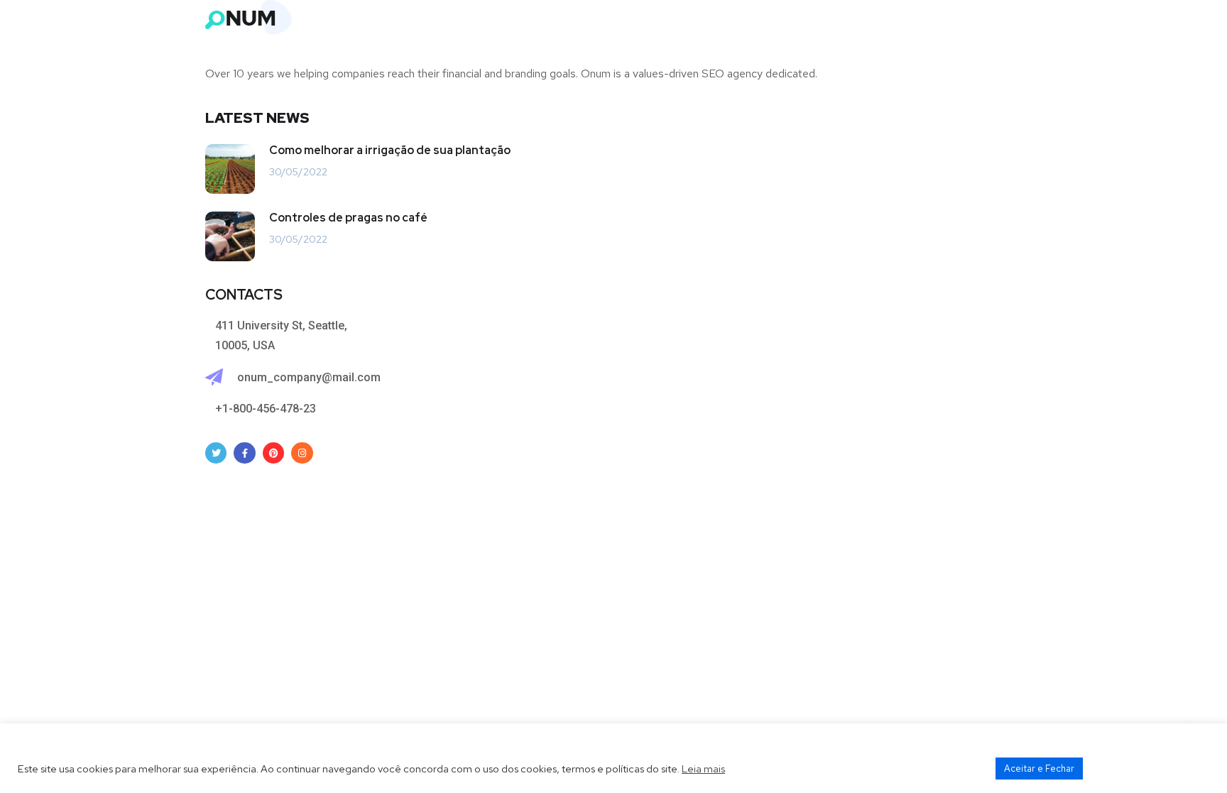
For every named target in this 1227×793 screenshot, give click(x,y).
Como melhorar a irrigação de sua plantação (390, 150)
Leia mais (703, 768)
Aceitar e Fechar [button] (1039, 768)
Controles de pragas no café (348, 217)
